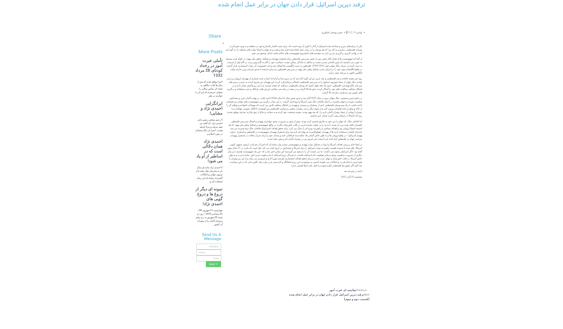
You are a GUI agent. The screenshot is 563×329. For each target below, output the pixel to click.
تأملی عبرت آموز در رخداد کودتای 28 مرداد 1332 (209, 68)
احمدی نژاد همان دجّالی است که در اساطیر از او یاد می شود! (209, 151)
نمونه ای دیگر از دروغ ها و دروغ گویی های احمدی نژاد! (209, 196)
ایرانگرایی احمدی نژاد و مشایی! (212, 108)
